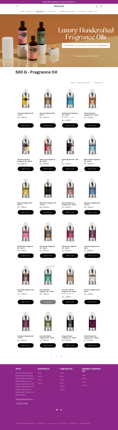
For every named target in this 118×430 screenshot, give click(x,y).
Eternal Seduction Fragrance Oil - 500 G (91, 336)
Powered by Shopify (30, 423)
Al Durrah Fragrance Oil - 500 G (25, 114)
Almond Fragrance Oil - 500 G (47, 114)
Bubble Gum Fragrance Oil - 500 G (25, 247)
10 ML (62, 373)
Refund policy (42, 423)
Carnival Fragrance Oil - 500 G (92, 247)
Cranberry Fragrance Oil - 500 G (25, 336)
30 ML (40, 373)
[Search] (17, 6)
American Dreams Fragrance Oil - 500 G (24, 160)
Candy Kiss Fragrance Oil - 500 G (69, 247)
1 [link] (51, 356)
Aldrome (22, 423)
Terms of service (62, 423)
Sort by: (73, 82)
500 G (39, 380)
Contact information (84, 423)
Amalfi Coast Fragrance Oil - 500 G (70, 114)
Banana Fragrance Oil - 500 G (25, 203)
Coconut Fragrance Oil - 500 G (92, 290)
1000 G (40, 383)
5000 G (62, 390)
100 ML (40, 376)
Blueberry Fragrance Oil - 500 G (92, 203)
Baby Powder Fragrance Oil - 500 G (92, 160)
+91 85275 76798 (21, 403)
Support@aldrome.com (24, 399)
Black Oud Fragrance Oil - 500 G (48, 203)
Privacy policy (52, 423)
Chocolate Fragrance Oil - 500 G (25, 290)
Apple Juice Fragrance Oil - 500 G (47, 160)
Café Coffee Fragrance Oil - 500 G (47, 247)
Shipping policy (73, 423)
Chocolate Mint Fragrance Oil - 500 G (47, 290)
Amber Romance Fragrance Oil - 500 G (91, 114)
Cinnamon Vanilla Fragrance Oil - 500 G (69, 290)
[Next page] (67, 356)
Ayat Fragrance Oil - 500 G (70, 160)
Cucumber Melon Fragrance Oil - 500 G (47, 336)
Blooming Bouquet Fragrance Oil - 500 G (69, 203)
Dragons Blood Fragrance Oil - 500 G (69, 336)
